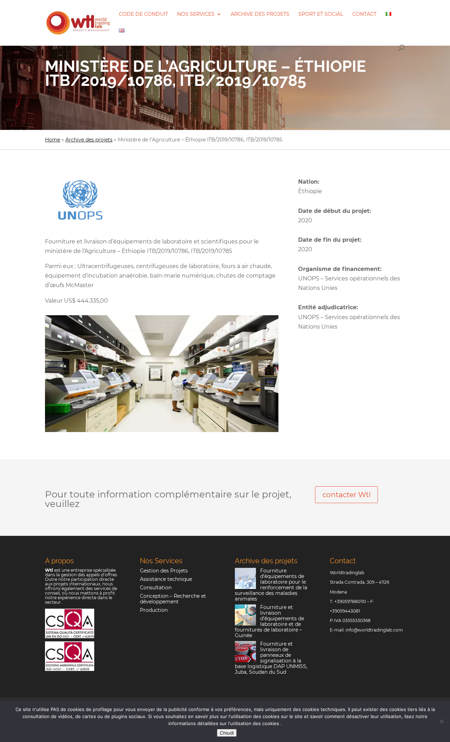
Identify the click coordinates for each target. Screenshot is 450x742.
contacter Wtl (346, 494)
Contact (364, 14)
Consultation (156, 587)
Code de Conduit (143, 14)
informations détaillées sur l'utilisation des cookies (224, 723)
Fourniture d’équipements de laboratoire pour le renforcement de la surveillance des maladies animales (271, 584)
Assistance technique (166, 579)
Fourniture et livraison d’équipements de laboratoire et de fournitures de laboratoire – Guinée (269, 621)
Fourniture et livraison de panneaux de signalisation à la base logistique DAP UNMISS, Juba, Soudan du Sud (271, 658)
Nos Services (195, 14)
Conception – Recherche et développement (173, 599)
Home (52, 140)
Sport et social (320, 14)
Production (154, 610)
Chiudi (227, 733)
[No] (441, 721)
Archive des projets (260, 14)
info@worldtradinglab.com (374, 630)
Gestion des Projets (164, 570)
